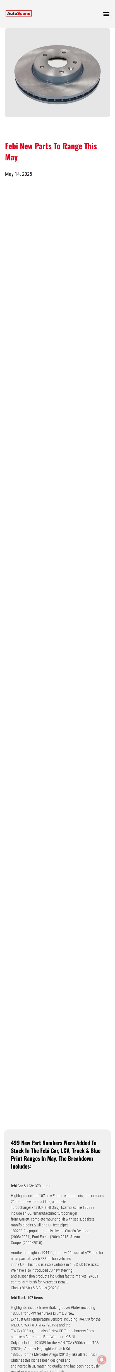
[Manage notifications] (101, 1359)
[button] (106, 14)
